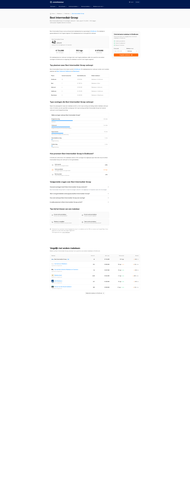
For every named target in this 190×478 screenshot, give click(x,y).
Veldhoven (68, 71)
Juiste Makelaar (66, 232)
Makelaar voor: (130, 48)
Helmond (62, 71)
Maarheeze (76, 71)
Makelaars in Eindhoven (97, 79)
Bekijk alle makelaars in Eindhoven (94, 293)
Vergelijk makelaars (124, 55)
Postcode (116, 48)
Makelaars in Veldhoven (97, 91)
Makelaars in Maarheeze (97, 95)
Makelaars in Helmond (97, 87)
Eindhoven (94, 31)
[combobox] (132, 51)
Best (58, 71)
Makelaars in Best (96, 83)
